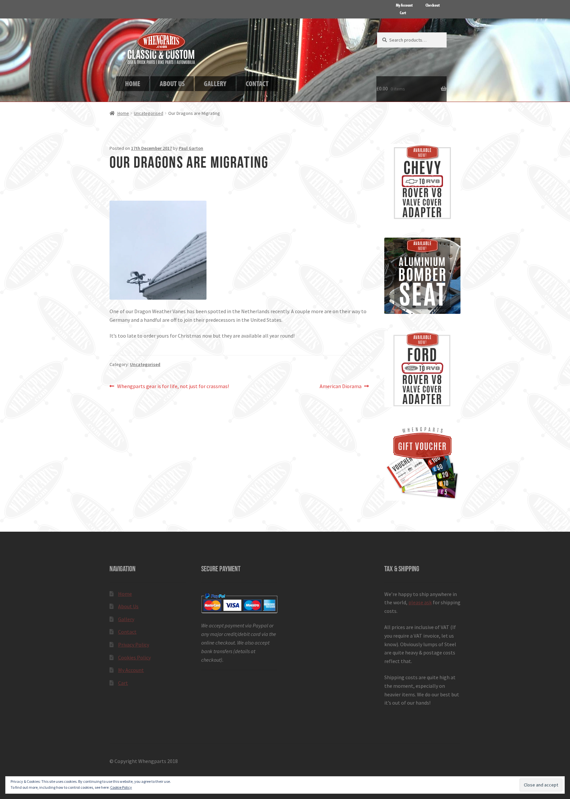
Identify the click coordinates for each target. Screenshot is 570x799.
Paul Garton (191, 148)
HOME (132, 83)
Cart (403, 12)
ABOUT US (172, 83)
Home (123, 113)
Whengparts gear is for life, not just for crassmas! (173, 387)
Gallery (126, 619)
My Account (404, 5)
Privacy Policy (133, 644)
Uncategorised (148, 113)
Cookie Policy (121, 787)
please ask (420, 602)
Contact (127, 631)
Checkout (433, 5)
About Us (128, 606)
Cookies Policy (134, 657)
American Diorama (341, 387)
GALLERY (215, 83)
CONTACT (257, 83)
